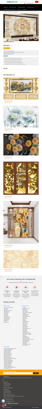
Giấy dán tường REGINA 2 (8, 362)
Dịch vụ (13, 9)
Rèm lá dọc (5, 309)
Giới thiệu (24, 9)
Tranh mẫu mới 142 (8, 156)
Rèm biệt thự (6, 314)
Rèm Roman (6, 313)
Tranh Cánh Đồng (25, 326)
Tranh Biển (24, 307)
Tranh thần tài (25, 313)
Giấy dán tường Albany (7, 350)
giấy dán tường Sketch (7, 355)
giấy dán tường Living (7, 356)
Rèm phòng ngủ (6, 312)
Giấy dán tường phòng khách (8, 360)
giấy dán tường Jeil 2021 (8, 359)
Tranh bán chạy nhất (26, 314)
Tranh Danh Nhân (25, 315)
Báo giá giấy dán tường (7, 368)
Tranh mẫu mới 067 (8, 196)
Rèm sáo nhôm (6, 320)
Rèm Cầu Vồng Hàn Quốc (8, 310)
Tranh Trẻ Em (25, 327)
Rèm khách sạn (6, 322)
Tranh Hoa (24, 335)
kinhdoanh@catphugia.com (9, 54)
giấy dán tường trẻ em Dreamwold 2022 (10, 358)
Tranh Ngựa (24, 320)
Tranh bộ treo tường (26, 321)
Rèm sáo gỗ (6, 315)
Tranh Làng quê (25, 342)
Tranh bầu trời (25, 325)
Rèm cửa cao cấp (12, 7)
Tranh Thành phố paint (26, 341)
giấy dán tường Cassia (7, 351)
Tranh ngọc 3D (25, 343)
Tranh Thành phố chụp (26, 340)
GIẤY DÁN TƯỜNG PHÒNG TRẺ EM (9, 367)
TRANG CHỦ (6, 7)
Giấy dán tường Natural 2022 (8, 361)
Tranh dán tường (21, 7)
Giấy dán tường (30, 7)
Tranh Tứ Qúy (25, 318)
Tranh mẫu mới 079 (8, 269)
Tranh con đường (25, 311)
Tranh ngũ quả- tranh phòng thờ (27, 312)
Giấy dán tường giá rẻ (7, 365)
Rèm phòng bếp (6, 311)
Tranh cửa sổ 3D (25, 324)
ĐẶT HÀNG (7, 48)
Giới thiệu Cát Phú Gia (7, 383)
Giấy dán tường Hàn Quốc (8, 364)
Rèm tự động (6, 308)
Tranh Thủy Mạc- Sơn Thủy (27, 344)
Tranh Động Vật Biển (26, 332)
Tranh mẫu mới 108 (8, 245)
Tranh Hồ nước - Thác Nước (27, 334)
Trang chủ (5, 11)
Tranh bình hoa (25, 317)
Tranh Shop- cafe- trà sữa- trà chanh (28, 339)
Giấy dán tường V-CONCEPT (8, 349)
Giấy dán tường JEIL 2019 (8, 357)
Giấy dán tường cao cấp (7, 354)
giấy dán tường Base (7, 352)
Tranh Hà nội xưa (25, 310)
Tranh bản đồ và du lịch (26, 308)
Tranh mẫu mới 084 (8, 101)
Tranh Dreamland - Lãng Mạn (27, 333)
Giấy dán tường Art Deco (8, 353)
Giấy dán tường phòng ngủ (8, 366)
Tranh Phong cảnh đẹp (26, 338)
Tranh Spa (24, 319)
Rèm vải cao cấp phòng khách (8, 307)
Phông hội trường (6, 319)
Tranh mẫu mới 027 (15, 11)
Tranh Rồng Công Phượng (26, 328)
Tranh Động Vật (25, 331)
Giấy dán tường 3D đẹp (7, 363)
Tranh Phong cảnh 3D (26, 337)
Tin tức (18, 9)
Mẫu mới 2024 (10, 11)
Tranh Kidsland (25, 336)
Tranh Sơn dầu (25, 323)
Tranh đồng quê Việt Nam (26, 316)
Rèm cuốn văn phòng (7, 317)
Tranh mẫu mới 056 (8, 129)
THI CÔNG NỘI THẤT (7, 9)
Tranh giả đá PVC (25, 322)
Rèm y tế (5, 321)
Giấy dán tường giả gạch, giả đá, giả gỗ (10, 348)
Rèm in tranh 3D (6, 318)
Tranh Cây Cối (25, 329)
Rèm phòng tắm (6, 316)
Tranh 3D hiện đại (25, 345)
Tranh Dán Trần (25, 330)
